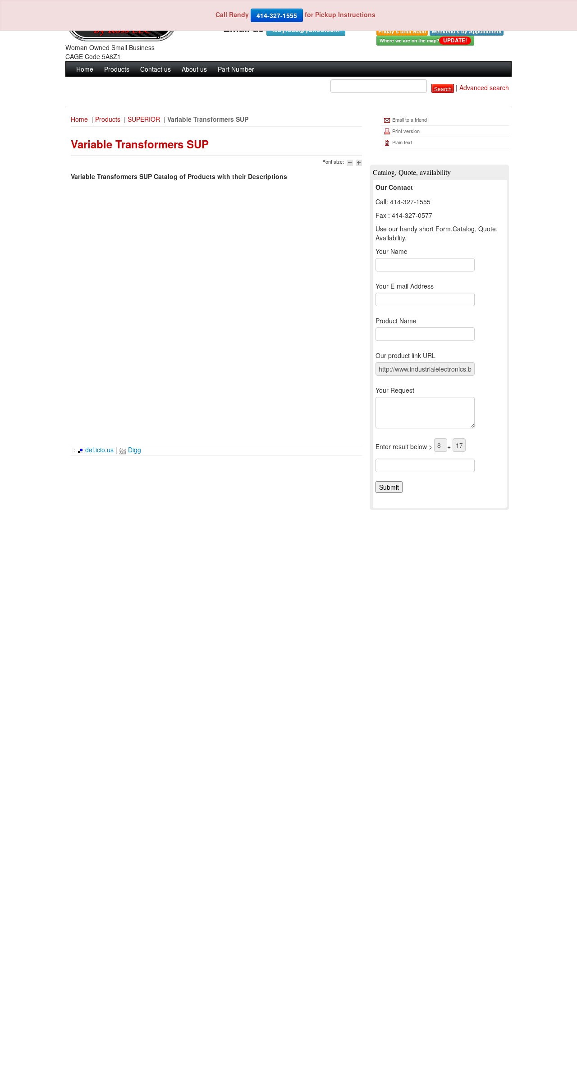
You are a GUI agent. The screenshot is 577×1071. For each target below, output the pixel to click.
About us (194, 69)
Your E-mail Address (405, 285)
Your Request (395, 390)
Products (116, 69)
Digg (133, 449)
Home (84, 69)
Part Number (236, 69)
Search (443, 88)
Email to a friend (409, 119)
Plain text (401, 142)
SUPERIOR (144, 119)
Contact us (155, 69)
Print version (405, 130)
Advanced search (484, 87)
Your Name (392, 251)
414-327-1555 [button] (276, 15)
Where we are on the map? (423, 40)
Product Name (396, 320)
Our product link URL (405, 355)
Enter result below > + (414, 446)
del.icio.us (98, 449)
